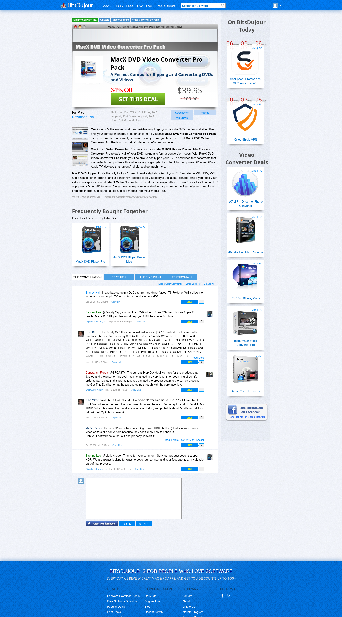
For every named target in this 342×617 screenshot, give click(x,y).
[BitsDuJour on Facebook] (223, 596)
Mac (105, 5)
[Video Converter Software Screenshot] (80, 147)
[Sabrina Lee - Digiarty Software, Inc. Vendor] (210, 315)
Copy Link (116, 301)
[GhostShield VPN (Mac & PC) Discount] (245, 115)
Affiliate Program (192, 612)
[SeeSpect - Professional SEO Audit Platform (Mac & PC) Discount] (245, 59)
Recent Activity (154, 612)
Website (204, 112)
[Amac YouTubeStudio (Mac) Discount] (245, 367)
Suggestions (152, 601)
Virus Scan (182, 117)
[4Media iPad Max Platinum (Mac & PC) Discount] (245, 228)
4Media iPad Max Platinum (245, 252)
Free (129, 5)
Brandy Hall (93, 292)
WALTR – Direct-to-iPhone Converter (246, 203)
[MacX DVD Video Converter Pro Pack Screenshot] (80, 133)
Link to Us (188, 606)
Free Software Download (122, 601)
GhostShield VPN (245, 139)
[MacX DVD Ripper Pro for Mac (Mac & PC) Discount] (128, 237)
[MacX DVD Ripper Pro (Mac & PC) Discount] (90, 237)
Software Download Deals (123, 596)
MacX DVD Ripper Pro (90, 261)
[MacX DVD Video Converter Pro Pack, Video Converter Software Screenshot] (80, 160)
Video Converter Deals (246, 158)
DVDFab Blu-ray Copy (245, 298)
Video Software (121, 19)
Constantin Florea (97, 372)
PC (118, 5)
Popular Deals (116, 606)
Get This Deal (138, 99)
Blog (147, 606)
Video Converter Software (145, 19)
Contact (187, 596)
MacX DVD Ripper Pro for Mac (129, 259)
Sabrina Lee (93, 312)
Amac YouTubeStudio (246, 391)
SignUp (144, 524)
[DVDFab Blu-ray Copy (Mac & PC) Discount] (245, 274)
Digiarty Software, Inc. (85, 19)
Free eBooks (166, 5)
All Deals (104, 19)
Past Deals (114, 612)
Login (127, 524)
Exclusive (144, 5)
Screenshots (182, 112)
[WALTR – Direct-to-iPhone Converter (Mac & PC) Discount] (245, 182)
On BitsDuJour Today (247, 25)
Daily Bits (150, 596)
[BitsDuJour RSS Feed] (229, 596)
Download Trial (83, 117)
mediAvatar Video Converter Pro (245, 342)
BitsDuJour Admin (94, 389)
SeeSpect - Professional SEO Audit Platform (245, 81)
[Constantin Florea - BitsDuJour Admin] (210, 375)
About (186, 601)
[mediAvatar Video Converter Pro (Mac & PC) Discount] (245, 321)
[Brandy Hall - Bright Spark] (81, 295)
